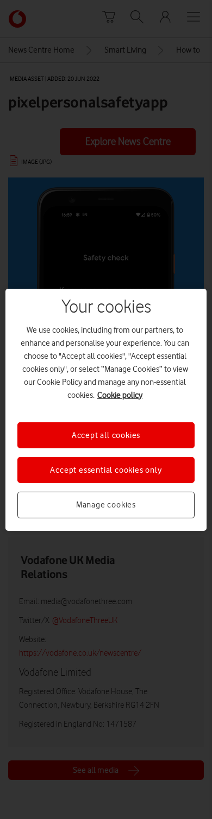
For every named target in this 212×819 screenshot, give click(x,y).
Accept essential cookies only (105, 470)
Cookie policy (119, 394)
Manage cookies (106, 505)
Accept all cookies (106, 435)
